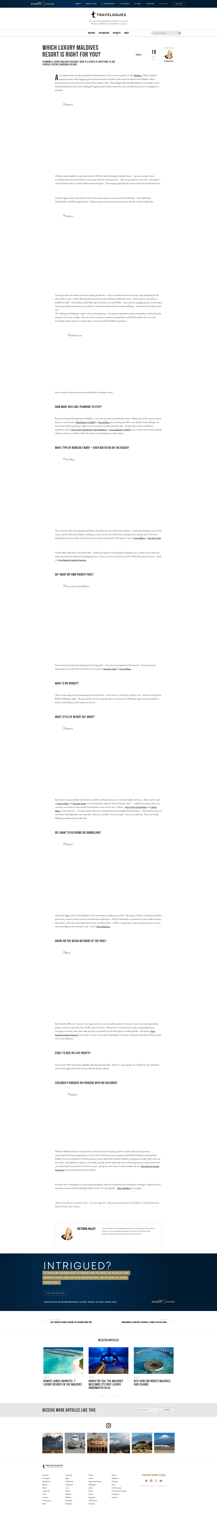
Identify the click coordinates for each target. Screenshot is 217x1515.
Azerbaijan (46, 1478)
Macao (67, 1491)
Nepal (90, 1475)
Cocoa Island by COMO (120, 429)
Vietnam (114, 1497)
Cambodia (46, 1491)
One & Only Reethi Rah (81, 429)
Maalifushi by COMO (85, 422)
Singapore (91, 1497)
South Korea (92, 1500)
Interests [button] (117, 33)
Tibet (113, 1484)
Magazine (163, 4)
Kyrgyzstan (69, 1484)
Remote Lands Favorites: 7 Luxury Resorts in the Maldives (62, 1382)
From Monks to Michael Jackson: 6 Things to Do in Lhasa (144, 1322)
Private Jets (91, 4)
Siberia (90, 1494)
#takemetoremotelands (154, 1475)
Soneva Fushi (62, 803)
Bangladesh (46, 1481)
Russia (90, 1491)
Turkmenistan (116, 1488)
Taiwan (114, 1475)
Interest (125, 4)
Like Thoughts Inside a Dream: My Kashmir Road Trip (71, 1322)
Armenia (45, 1475)
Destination (108, 4)
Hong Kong (46, 1500)
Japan (67, 1478)
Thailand (115, 1481)
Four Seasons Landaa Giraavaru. (72, 559)
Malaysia (68, 1494)
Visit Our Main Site (55, 1293)
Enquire (179, 4)
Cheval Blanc (104, 422)
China (44, 1494)
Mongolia (68, 1500)
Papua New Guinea (95, 1481)
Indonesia (68, 1475)
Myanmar (68, 1503)
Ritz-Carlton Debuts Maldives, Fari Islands (152, 1382)
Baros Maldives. (103, 926)
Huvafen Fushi (154, 537)
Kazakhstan (69, 1481)
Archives (91, 33)
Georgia (45, 1497)
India (44, 1503)
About (126, 33)
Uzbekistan (115, 1494)
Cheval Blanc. (125, 668)
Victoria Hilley (86, 1229)
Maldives (138, 75)
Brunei (44, 1488)
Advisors (150, 4)
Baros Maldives (100, 429)
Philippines (92, 1484)
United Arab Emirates (119, 1491)
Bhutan (44, 1484)
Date (138, 4)
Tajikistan (115, 1478)
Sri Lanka (91, 1503)
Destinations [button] (104, 33)
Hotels (138, 54)
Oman (90, 1478)
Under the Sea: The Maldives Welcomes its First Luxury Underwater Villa (106, 1384)
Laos (67, 1488)
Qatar (90, 1488)
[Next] (113, 1396)
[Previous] (103, 1396)
